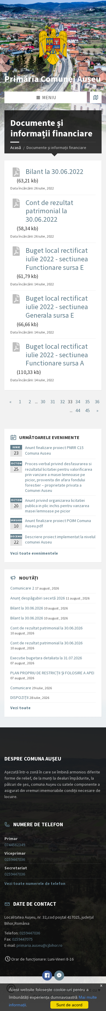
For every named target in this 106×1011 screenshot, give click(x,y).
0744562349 (14, 844)
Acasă (15, 147)
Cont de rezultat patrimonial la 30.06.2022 (49, 211)
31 (52, 401)
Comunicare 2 (22, 588)
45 (87, 410)
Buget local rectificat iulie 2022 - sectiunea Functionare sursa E (57, 259)
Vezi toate (20, 707)
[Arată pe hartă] (96, 97)
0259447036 (14, 859)
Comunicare (20, 687)
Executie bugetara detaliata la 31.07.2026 (46, 658)
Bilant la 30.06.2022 (54, 171)
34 (77, 401)
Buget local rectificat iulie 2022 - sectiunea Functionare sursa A (57, 355)
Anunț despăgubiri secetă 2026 (37, 598)
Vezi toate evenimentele (34, 553)
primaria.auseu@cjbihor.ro (39, 945)
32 (62, 401)
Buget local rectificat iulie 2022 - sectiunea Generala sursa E (57, 306)
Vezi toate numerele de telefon (34, 883)
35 (87, 401)
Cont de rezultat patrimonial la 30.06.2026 (46, 628)
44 (77, 410)
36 (97, 401)
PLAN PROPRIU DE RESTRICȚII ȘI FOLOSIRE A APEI (52, 672)
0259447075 (22, 939)
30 (43, 401)
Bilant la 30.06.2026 (26, 608)
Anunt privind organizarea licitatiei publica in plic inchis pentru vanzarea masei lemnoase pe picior (57, 506)
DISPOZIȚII (19, 697)
